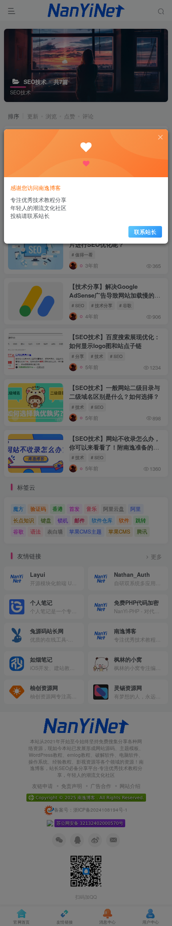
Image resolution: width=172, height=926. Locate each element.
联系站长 (145, 232)
